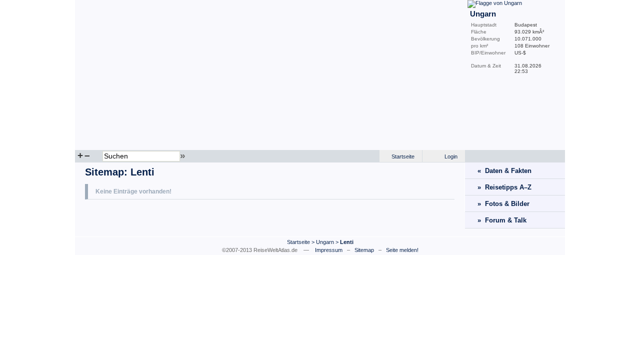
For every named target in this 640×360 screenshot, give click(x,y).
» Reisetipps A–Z (505, 187)
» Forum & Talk (502, 220)
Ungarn (325, 242)
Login (451, 157)
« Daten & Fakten (505, 170)
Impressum (328, 250)
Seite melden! (402, 250)
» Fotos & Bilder (504, 204)
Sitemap (104, 172)
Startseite (403, 157)
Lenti (142, 172)
